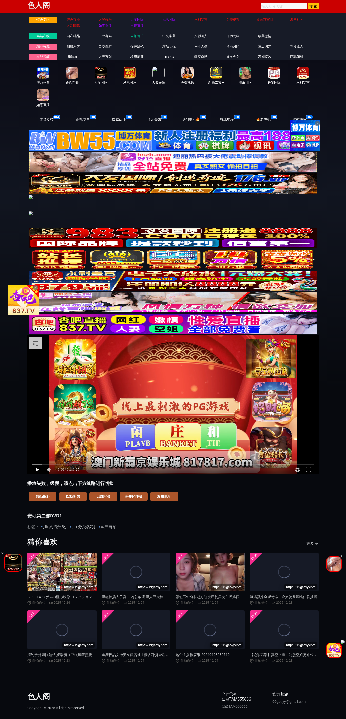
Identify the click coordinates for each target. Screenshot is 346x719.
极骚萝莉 (137, 57)
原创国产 (200, 36)
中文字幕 (169, 36)
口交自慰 (105, 46)
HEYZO (169, 57)
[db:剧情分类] (54, 526)
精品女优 (169, 46)
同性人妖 (200, 46)
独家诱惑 (200, 57)
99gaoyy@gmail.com (289, 702)
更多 (310, 544)
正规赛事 (83, 119)
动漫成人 (296, 46)
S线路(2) (43, 496)
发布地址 (164, 496)
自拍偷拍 (137, 36)
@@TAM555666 (235, 706)
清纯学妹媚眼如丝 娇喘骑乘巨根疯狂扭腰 (59, 655)
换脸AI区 (232, 46)
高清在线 (43, 36)
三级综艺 (264, 46)
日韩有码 (105, 36)
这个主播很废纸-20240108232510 (203, 655)
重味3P (73, 57)
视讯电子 (227, 119)
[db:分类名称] (83, 526)
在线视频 (43, 57)
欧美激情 (264, 36)
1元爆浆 (155, 119)
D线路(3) (73, 496)
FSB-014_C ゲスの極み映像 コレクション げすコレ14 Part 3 (74, 597)
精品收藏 (43, 46)
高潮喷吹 (264, 57)
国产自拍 (108, 526)
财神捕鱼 (299, 119)
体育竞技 (47, 119)
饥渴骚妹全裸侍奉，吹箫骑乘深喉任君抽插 (283, 597)
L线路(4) (103, 496)
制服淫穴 (73, 46)
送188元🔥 (191, 119)
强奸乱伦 (137, 46)
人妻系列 (105, 57)
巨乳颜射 (296, 57)
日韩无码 (232, 36)
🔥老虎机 (263, 119)
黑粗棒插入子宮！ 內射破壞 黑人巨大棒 (132, 597)
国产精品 (73, 36)
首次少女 (232, 57)
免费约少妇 (134, 496)
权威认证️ (119, 119)
